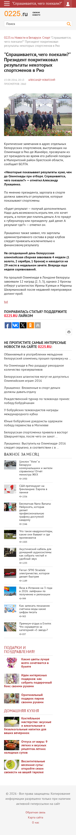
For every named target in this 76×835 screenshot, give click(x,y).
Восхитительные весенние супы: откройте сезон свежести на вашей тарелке (24, 766)
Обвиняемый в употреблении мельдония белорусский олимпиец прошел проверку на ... (37, 357)
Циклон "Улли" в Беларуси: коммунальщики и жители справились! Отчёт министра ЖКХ (35, 468)
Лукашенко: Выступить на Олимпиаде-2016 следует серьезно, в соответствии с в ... (35, 446)
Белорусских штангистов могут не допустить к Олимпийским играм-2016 (36, 379)
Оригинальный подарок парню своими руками (32, 698)
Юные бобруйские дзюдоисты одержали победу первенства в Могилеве (33, 423)
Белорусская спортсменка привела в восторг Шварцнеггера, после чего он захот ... (36, 435)
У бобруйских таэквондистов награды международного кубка (31, 412)
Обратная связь (35, 812)
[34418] (11, 698)
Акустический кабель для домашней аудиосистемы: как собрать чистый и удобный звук (35, 554)
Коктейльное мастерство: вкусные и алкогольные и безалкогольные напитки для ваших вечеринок (27, 726)
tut (6, 302)
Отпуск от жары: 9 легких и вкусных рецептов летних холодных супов (25, 747)
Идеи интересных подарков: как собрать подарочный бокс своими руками (28, 680)
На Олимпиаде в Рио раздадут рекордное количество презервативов (34, 368)
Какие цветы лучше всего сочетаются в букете (35, 663)
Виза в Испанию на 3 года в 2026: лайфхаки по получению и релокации (35, 591)
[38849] (11, 722)
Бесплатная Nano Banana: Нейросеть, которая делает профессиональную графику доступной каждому (35, 512)
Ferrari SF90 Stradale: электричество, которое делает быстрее (34, 574)
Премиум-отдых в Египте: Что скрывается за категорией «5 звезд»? (35, 627)
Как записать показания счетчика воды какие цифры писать (34, 609)
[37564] (11, 745)
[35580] (11, 663)
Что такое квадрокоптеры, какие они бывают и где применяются (35, 535)
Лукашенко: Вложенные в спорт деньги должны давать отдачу (32, 390)
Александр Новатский (41, 80)
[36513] (11, 765)
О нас (35, 822)
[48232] (11, 679)
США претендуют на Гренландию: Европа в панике (33, 489)
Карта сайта (35, 817)
